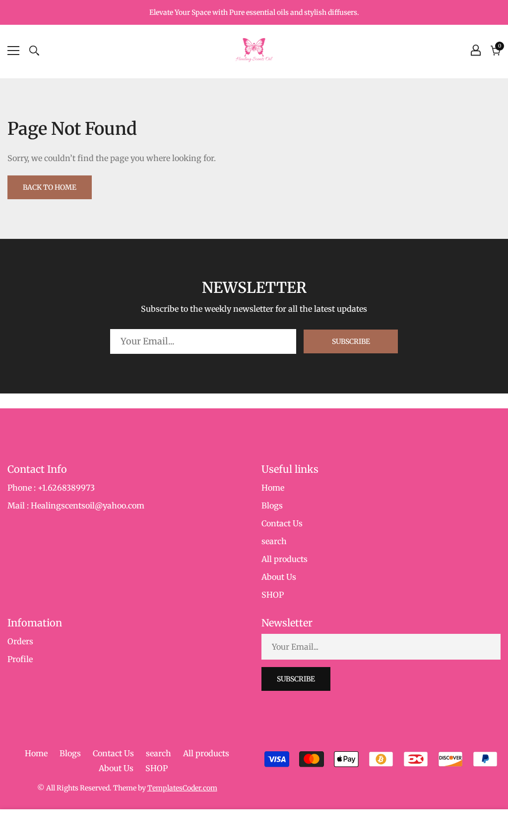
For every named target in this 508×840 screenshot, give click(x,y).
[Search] (34, 51)
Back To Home (49, 187)
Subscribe (351, 341)
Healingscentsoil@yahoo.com (87, 505)
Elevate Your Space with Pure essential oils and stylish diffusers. (254, 12)
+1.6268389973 (66, 488)
